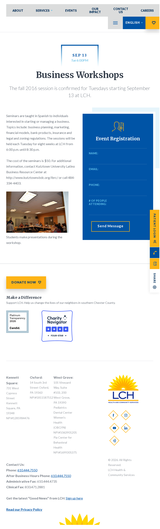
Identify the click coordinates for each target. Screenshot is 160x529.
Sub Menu (115, 23)
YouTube (114, 428)
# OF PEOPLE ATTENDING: (98, 202)
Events (71, 10)
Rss (114, 441)
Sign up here (74, 498)
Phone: (94, 185)
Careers (147, 10)
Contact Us (120, 10)
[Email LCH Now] (154, 263)
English (133, 22)
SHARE (154, 278)
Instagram (126, 415)
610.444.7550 (27, 470)
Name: (93, 153)
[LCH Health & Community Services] (123, 402)
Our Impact (95, 10)
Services (43, 10)
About (17, 10)
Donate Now (152, 23)
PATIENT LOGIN (154, 226)
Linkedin (126, 428)
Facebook (113, 415)
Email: (93, 169)
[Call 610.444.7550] (154, 252)
